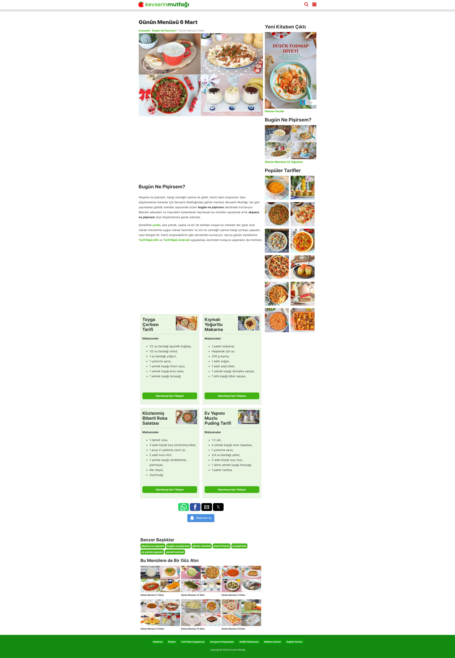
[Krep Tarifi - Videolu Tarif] (303, 214)
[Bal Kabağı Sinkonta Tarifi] (303, 320)
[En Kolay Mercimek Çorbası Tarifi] (277, 188)
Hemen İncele (274, 111)
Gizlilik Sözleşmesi (249, 641)
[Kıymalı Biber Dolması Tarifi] (303, 267)
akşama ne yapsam (152, 545)
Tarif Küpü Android (176, 240)
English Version (294, 641)
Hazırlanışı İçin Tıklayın (170, 395)
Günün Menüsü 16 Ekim (233, 628)
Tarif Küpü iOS (148, 240)
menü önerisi (222, 545)
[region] (201, 148)
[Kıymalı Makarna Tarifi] (277, 294)
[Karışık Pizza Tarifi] (277, 267)
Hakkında (158, 641)
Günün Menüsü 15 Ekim (193, 628)
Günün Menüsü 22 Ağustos (284, 162)
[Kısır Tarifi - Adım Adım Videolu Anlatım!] (277, 214)
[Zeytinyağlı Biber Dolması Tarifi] (303, 188)
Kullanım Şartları (272, 641)
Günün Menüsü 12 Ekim (193, 595)
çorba (156, 225)
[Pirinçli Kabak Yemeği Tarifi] (303, 241)
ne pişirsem (239, 545)
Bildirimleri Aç (204, 517)
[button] (183, 507)
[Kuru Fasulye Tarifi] (277, 320)
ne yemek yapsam (152, 551)
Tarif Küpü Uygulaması (193, 641)
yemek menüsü (175, 551)
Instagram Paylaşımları (222, 641)
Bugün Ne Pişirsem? (164, 30)
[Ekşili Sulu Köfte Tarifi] (277, 241)
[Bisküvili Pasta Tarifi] (303, 294)
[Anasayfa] (164, 6)
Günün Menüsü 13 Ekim (233, 595)
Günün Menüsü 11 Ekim (152, 595)
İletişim (172, 641)
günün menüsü (201, 545)
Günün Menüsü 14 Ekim (152, 628)
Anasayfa (144, 30)
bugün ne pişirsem (178, 545)
